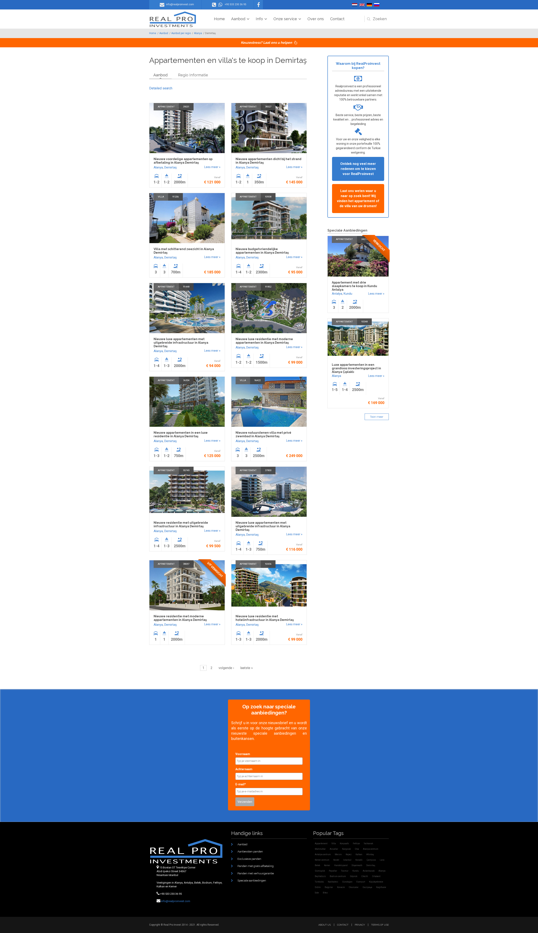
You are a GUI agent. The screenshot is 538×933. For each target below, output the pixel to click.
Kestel (336, 860)
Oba (357, 849)
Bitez (325, 893)
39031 (186, 106)
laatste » (246, 668)
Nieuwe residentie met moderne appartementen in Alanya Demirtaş (180, 618)
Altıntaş (370, 854)
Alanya (198, 33)
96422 (257, 380)
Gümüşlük (320, 871)
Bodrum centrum (338, 876)
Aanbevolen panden (250, 851)
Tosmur (344, 871)
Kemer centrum (322, 860)
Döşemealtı (357, 865)
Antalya (337, 294)
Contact (337, 19)
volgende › (226, 668)
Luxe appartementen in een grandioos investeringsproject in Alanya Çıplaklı (356, 368)
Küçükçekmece (376, 882)
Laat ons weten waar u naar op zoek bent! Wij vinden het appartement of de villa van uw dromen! (358, 198)
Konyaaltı (344, 843)
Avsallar (334, 849)
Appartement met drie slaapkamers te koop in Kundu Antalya (354, 286)
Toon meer (376, 416)
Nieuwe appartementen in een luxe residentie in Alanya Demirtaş (181, 434)
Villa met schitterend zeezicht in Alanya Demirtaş (184, 250)
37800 (268, 470)
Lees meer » (212, 167)
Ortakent (376, 876)
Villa (161, 196)
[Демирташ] (376, 4)
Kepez (349, 854)
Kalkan (359, 854)
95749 (186, 470)
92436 (268, 564)
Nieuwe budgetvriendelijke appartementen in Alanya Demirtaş (262, 250)
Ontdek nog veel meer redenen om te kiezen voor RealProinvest (358, 169)
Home (219, 19)
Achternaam (243, 769)
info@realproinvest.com (175, 901)
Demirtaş (170, 167)
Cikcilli (364, 876)
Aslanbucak (368, 871)
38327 (268, 106)
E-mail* (240, 784)
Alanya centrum (370, 849)
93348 (364, 321)
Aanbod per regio (181, 33)
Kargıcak (346, 849)
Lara (382, 860)
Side (317, 893)
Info (259, 19)
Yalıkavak (368, 843)
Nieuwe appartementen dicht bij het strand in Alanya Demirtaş (268, 160)
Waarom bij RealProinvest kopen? (358, 66)
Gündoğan (347, 882)
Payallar (333, 871)
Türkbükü (319, 882)
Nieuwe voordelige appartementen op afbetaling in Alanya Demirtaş (183, 160)
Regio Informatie (193, 75)
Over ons (315, 19)
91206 (175, 196)
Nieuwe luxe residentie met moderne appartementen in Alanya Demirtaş (264, 340)
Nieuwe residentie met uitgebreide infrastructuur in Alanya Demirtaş (181, 524)
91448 (186, 286)
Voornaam (242, 754)
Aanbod (238, 19)
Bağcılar (329, 887)
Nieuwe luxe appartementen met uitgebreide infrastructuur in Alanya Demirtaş (181, 342)
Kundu (348, 294)
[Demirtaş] (354, 4)
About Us (324, 925)
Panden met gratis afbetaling (255, 866)
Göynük (353, 876)
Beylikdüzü (320, 876)
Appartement (166, 106)
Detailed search (160, 88)
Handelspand (341, 865)
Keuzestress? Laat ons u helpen (267, 43)
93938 (268, 196)
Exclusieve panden (249, 858)
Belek (317, 865)
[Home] (172, 19)
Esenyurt (360, 882)
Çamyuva (371, 860)
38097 (186, 564)
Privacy (360, 925)
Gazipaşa (367, 887)
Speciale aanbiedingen (251, 880)
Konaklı (359, 860)
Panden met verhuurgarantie (255, 873)
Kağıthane (381, 887)
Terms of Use (380, 925)
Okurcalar (354, 887)
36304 (186, 380)
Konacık (341, 887)
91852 (268, 286)
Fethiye (356, 843)
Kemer (327, 865)
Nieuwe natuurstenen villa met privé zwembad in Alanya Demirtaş (263, 434)
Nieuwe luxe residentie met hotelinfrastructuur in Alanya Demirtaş (265, 618)
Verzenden (244, 801)
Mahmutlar (320, 849)
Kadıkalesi (333, 882)
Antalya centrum (323, 854)
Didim (318, 887)
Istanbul (347, 860)
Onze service (285, 19)
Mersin (338, 854)
